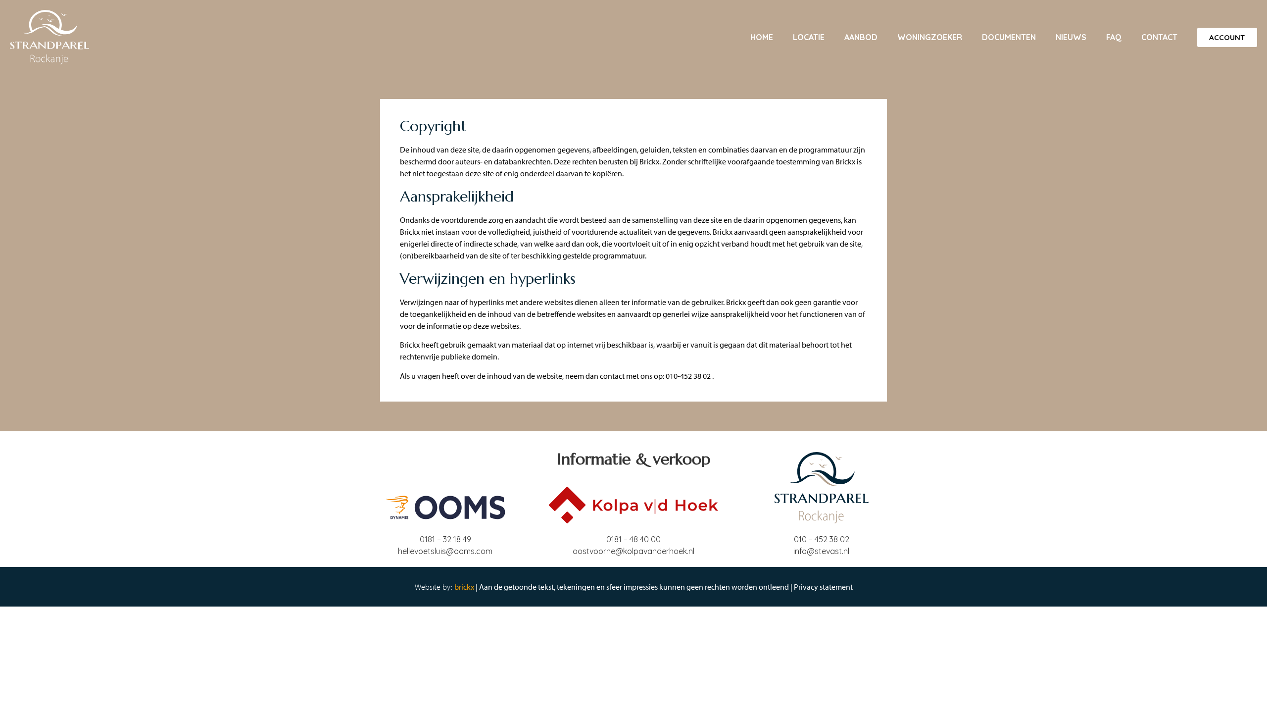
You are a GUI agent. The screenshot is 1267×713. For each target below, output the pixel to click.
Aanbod (860, 37)
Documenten (1009, 37)
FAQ (1113, 37)
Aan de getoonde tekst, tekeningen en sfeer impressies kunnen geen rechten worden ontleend (634, 587)
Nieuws (1071, 37)
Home (761, 37)
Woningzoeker (929, 37)
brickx (464, 587)
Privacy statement (823, 587)
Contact (1159, 37)
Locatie (809, 37)
